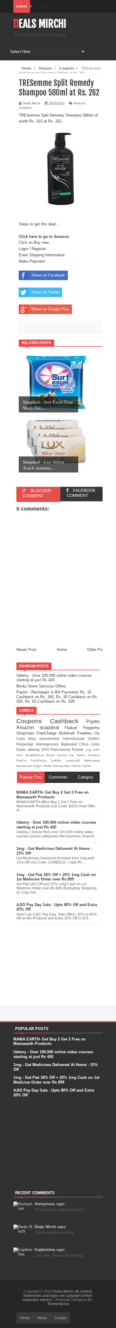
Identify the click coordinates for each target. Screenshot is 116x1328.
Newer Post (26, 649)
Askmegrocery (48, 744)
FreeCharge (48, 733)
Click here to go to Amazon (44, 236)
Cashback (68, 721)
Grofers (94, 738)
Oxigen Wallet (43, 765)
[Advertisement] (58, 963)
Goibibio (58, 760)
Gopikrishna (50, 1249)
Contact (60, 1318)
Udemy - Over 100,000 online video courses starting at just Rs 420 (54, 677)
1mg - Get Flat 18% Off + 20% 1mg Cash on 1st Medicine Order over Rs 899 (56, 877)
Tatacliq (58, 765)
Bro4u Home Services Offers (41, 686)
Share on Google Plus (50, 309)
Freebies (85, 733)
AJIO (96, 749)
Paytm (93, 721)
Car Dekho (78, 755)
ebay (33, 738)
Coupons (25, 107)
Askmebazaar (75, 738)
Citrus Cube (89, 744)
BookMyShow (35, 755)
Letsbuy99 (75, 760)
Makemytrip (92, 760)
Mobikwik (68, 733)
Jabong (34, 749)
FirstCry (23, 760)
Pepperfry (91, 728)
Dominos (94, 755)
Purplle (78, 749)
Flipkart (74, 728)
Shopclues (26, 733)
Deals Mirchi (39, 23)
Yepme (86, 765)
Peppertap (25, 744)
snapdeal (52, 727)
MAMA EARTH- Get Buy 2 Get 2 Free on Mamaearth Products (52, 794)
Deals (21, 749)
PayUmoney (61, 749)
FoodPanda (40, 760)
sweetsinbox (50, 738)
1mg (89, 749)
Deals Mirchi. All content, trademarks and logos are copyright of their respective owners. (57, 1295)
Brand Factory (58, 755)
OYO (46, 749)
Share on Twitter (45, 292)
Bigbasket (70, 744)
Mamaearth (24, 765)
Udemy (76, 765)
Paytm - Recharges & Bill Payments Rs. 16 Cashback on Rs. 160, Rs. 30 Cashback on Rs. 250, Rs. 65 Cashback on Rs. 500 (57, 697)
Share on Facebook (48, 275)
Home (62, 649)
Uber (67, 765)
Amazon (79, 103)
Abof (20, 755)
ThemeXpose (58, 1304)
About (42, 1318)
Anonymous (50, 1204)
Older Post (96, 649)
